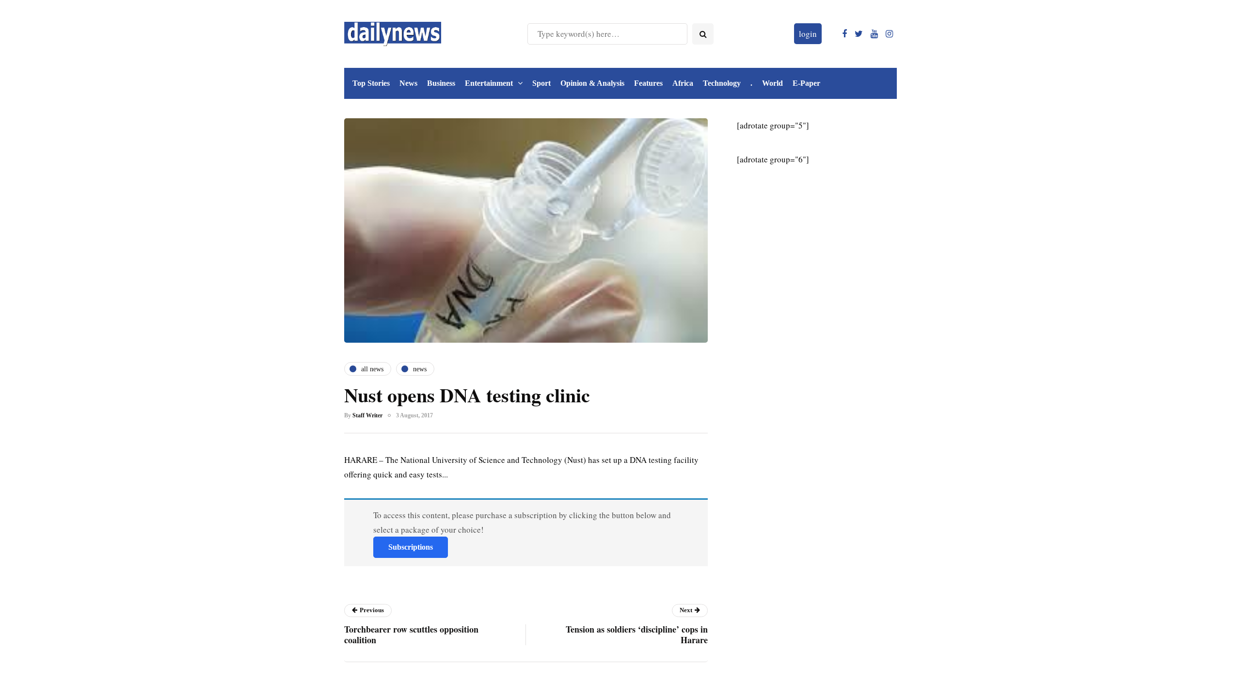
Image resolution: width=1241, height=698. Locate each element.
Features (648, 83)
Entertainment (489, 83)
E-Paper (806, 83)
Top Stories (371, 83)
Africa (682, 83)
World (772, 83)
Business (441, 83)
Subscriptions (410, 547)
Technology (722, 83)
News (408, 83)
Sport (541, 83)
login (808, 33)
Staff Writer (367, 415)
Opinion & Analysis (592, 83)
